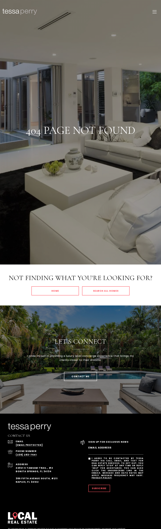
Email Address (100, 447)
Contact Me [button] (80, 376)
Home (55, 290)
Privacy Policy (102, 477)
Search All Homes (106, 290)
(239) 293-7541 (26, 454)
